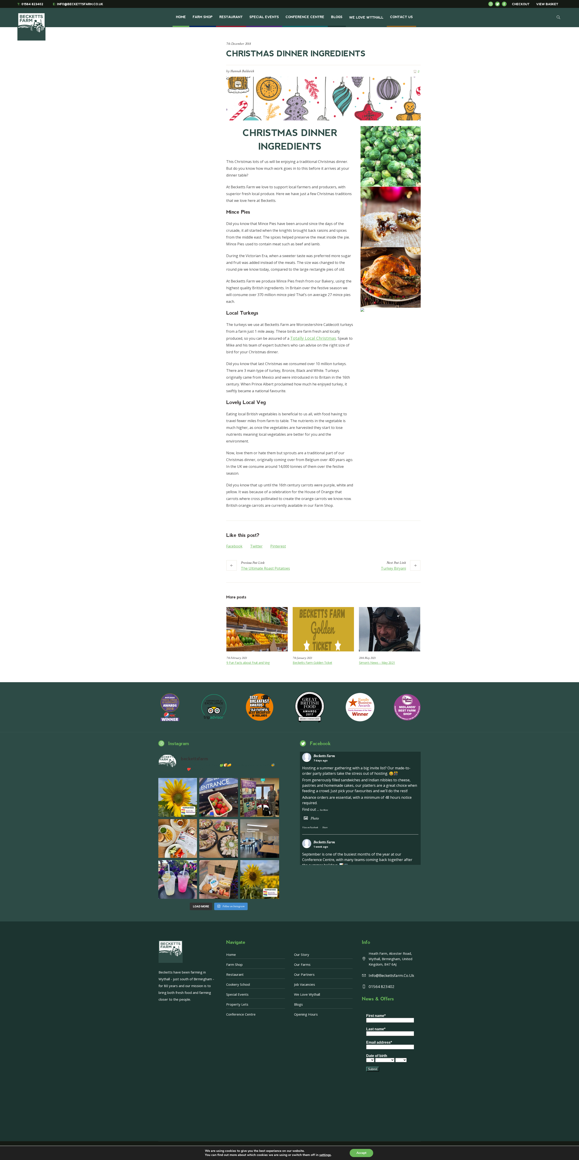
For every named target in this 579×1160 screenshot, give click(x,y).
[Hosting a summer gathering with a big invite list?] (218, 838)
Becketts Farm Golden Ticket (312, 662)
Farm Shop (234, 964)
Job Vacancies (304, 984)
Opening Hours (306, 1014)
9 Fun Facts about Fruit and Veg (248, 662)
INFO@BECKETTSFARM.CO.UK (78, 4)
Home (231, 954)
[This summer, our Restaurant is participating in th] (177, 838)
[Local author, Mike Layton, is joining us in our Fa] (259, 797)
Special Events (237, 994)
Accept (361, 1153)
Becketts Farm (324, 755)
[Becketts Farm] (31, 23)
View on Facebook (310, 827)
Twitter (256, 546)
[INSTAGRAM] (491, 4)
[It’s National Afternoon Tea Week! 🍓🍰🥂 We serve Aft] (218, 879)
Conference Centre (241, 1014)
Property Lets (237, 1004)
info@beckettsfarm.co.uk (391, 975)
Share (324, 827)
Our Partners (304, 974)
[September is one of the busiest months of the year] (259, 838)
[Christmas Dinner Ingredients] (323, 98)
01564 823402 (30, 4)
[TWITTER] (498, 4)
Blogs (298, 1004)
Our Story (301, 954)
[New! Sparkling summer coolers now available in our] (177, 879)
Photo (315, 818)
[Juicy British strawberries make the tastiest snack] (218, 797)
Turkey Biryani (393, 568)
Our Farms (302, 964)
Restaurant (235, 974)
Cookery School (238, 984)
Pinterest (278, 546)
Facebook (234, 546)
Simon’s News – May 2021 (377, 662)
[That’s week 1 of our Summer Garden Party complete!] (259, 879)
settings (325, 1155)
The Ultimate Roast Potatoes (265, 568)
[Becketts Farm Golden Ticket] (323, 629)
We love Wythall (307, 994)
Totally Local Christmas (313, 338)
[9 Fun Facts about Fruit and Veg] (257, 629)
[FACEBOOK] (505, 4)
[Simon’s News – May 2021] (389, 629)
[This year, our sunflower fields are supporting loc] (177, 797)
